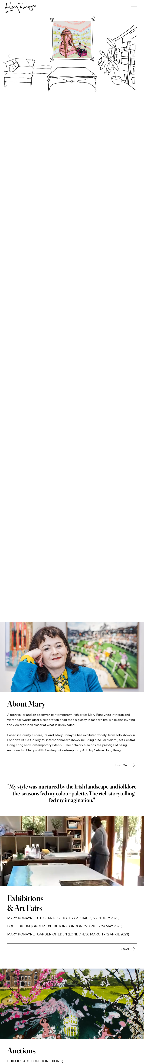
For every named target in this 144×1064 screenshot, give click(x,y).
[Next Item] (135, 56)
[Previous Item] (8, 56)
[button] (138, 882)
